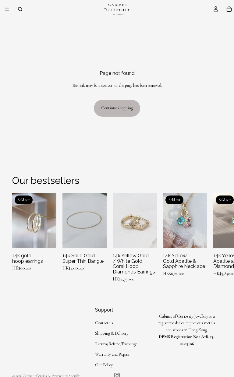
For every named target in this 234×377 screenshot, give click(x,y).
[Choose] (97, 239)
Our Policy (104, 365)
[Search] (20, 9)
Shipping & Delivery (111, 333)
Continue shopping (117, 108)
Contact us (104, 323)
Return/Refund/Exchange (116, 344)
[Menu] (7, 9)
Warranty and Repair (112, 354)
